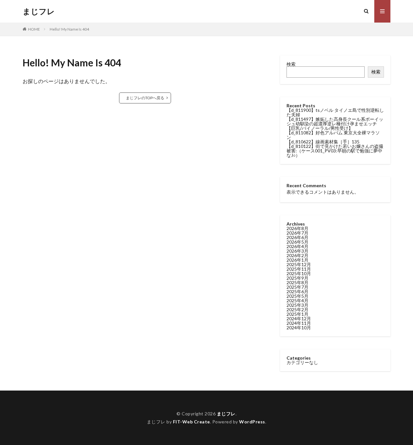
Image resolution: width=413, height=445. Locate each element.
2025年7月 (297, 287)
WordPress (252, 421)
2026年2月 (297, 255)
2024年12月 (299, 318)
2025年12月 (299, 264)
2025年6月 (297, 291)
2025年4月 (297, 300)
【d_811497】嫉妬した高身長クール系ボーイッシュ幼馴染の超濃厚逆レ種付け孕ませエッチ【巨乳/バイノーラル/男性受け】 (335, 123)
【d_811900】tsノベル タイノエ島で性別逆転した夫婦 (335, 112)
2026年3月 (297, 251)
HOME (34, 29)
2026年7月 (297, 233)
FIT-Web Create (191, 421)
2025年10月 (299, 273)
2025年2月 (297, 309)
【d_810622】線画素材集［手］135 (323, 141)
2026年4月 (297, 246)
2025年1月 (297, 314)
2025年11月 (299, 269)
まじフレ (39, 11)
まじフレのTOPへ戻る (145, 97)
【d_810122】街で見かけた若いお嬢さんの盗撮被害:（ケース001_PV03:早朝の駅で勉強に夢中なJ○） (335, 150)
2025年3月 (297, 305)
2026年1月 (297, 260)
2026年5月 (297, 242)
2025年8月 (297, 282)
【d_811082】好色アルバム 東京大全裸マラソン (333, 135)
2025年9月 (297, 278)
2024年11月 (299, 323)
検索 (291, 64)
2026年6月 (297, 237)
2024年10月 (299, 327)
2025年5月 (297, 296)
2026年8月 (297, 228)
